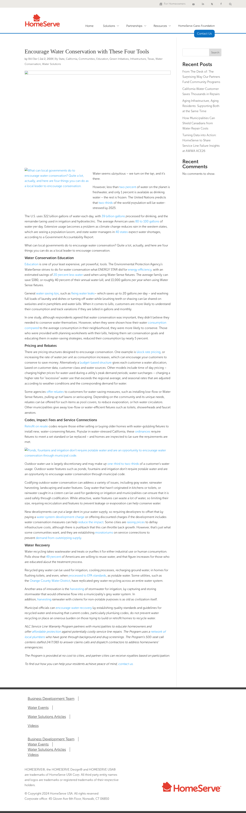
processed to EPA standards (87, 575)
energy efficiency (139, 269)
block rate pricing (148, 352)
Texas (150, 58)
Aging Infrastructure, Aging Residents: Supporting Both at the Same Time (200, 106)
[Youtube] (193, 4)
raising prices (136, 522)
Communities (87, 58)
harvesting (77, 589)
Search (215, 52)
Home (89, 26)
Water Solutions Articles (47, 716)
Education (102, 58)
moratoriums (104, 532)
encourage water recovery (74, 608)
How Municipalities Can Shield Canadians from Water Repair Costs (198, 123)
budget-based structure (96, 362)
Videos (33, 725)
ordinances (143, 431)
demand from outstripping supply (58, 538)
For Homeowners (174, 3)
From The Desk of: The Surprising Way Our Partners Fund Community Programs (201, 77)
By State (60, 58)
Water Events (38, 707)
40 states (122, 232)
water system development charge (61, 517)
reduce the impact (90, 522)
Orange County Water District (50, 581)
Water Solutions (51, 64)
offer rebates (56, 392)
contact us (125, 664)
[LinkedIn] (203, 4)
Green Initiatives (119, 58)
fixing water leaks (83, 293)
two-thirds (106, 203)
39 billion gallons (114, 216)
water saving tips (47, 293)
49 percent (53, 557)
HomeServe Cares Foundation (196, 25)
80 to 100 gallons (147, 221)
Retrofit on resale (37, 426)
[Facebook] (221, 4)
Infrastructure (138, 58)
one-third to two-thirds (123, 464)
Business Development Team (51, 698)
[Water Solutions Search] (230, 4)
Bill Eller (33, 58)
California (71, 58)
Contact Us (204, 33)
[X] (212, 4)
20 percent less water (68, 275)
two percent (128, 187)
